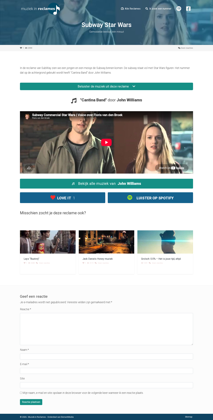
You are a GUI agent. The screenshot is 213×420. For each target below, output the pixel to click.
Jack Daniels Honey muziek (97, 258)
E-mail (24, 364)
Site (22, 378)
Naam (24, 349)
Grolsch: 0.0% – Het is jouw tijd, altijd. (161, 258)
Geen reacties (187, 48)
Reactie (25, 309)
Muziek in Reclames (37, 417)
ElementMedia (67, 417)
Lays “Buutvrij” (31, 258)
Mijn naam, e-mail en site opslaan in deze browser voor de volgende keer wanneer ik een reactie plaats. (83, 392)
